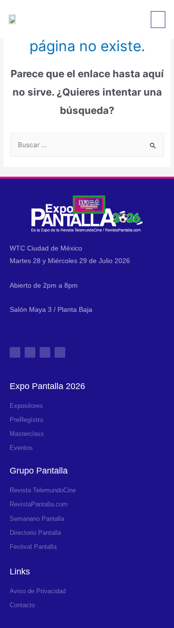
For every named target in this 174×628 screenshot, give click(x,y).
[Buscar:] (87, 145)
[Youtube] (60, 352)
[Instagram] (15, 352)
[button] (158, 19)
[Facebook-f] (30, 352)
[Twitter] (45, 352)
